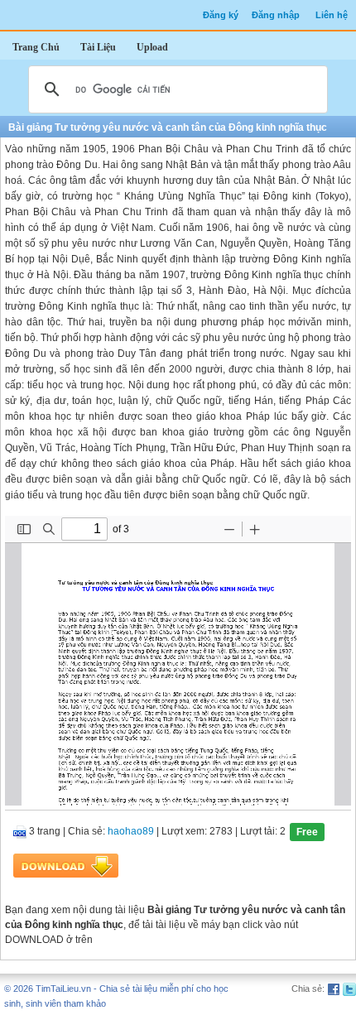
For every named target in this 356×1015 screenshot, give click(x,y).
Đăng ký (220, 15)
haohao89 (131, 832)
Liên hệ (331, 15)
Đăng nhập (276, 15)
